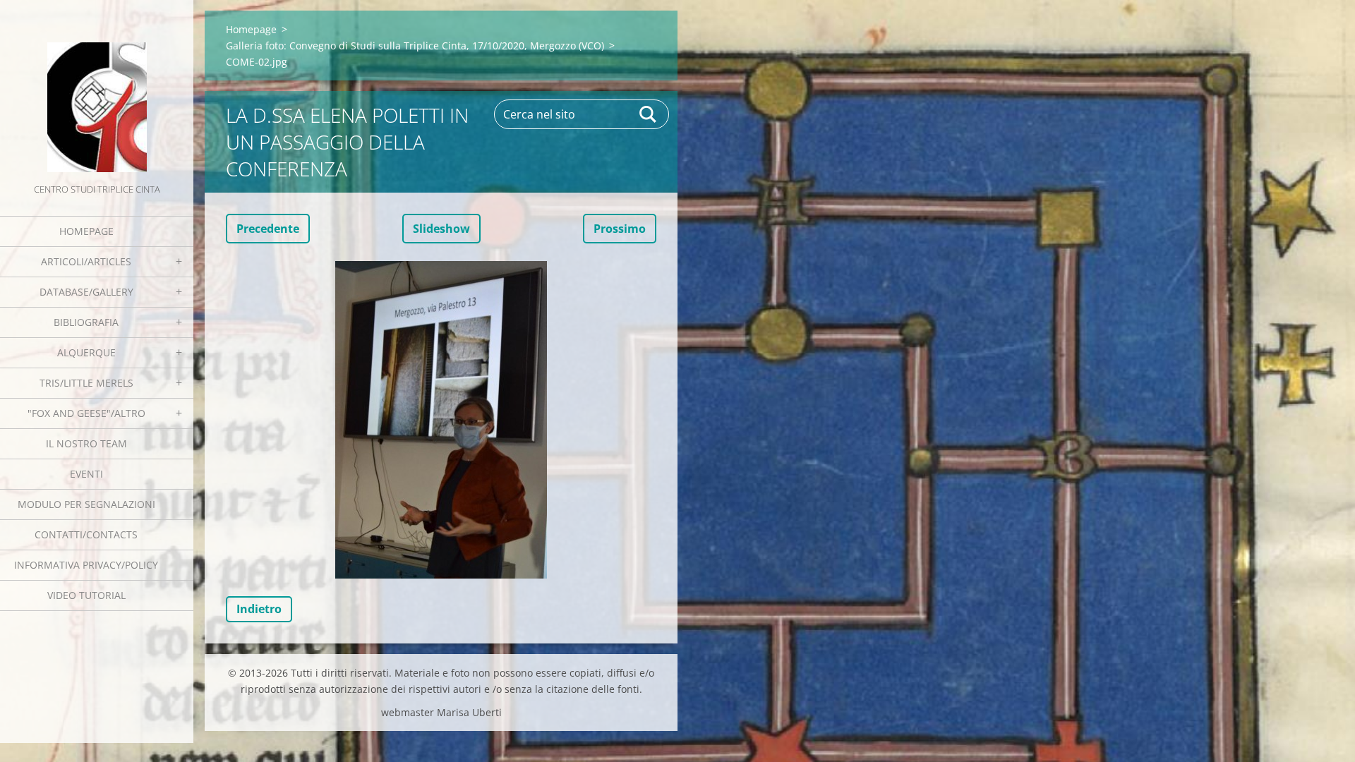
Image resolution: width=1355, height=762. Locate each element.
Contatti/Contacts (86, 534)
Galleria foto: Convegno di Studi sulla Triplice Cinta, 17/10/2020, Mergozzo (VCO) (415, 45)
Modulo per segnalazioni (86, 504)
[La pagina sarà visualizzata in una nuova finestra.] (441, 420)
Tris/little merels (86, 382)
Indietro (259, 609)
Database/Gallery (86, 291)
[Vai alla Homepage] (96, 90)
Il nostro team (86, 443)
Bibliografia (86, 322)
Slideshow (441, 228)
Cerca (648, 114)
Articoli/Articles (86, 261)
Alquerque (86, 352)
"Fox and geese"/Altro (86, 413)
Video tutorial (86, 595)
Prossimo (620, 228)
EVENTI (86, 473)
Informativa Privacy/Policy (86, 565)
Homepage (86, 231)
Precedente (267, 228)
